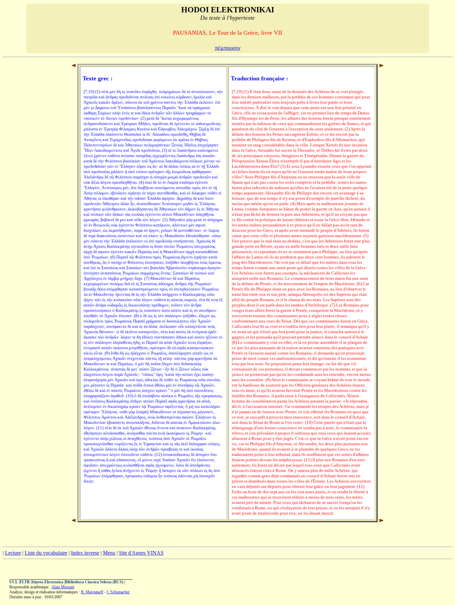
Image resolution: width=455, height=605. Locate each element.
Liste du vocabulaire (46, 553)
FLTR (25, 582)
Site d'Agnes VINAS (141, 553)
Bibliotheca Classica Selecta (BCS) (94, 582)
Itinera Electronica (47, 582)
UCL (13, 582)
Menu (109, 553)
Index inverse (85, 553)
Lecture (13, 553)
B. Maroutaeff (92, 592)
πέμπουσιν (227, 47)
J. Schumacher (118, 592)
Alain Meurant (62, 587)
